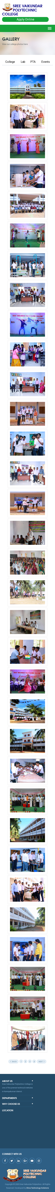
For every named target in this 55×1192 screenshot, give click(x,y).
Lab (23, 61)
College (10, 61)
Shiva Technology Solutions (37, 1188)
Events (45, 61)
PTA (33, 61)
